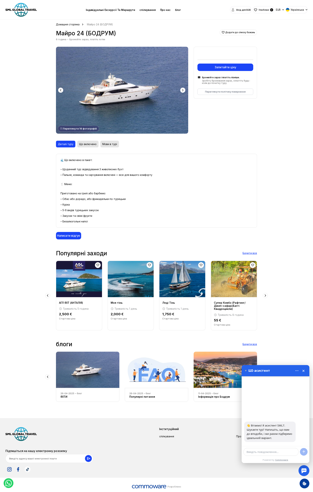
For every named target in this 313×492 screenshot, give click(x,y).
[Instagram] (9, 469)
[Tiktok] (27, 469)
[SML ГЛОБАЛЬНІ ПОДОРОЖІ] (21, 10)
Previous (61, 90)
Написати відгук (68, 235)
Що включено (88, 144)
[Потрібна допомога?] (304, 470)
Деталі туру (65, 144)
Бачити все (250, 253)
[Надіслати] (304, 452)
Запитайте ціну (225, 67)
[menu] (297, 371)
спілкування (147, 9)
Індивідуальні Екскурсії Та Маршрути (110, 9)
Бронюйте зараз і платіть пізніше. (221, 77)
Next (183, 90)
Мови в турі (109, 144)
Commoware (281, 459)
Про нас (165, 9)
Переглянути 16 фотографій (80, 128)
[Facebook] (18, 469)
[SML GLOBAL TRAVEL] (21, 434)
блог (178, 9)
